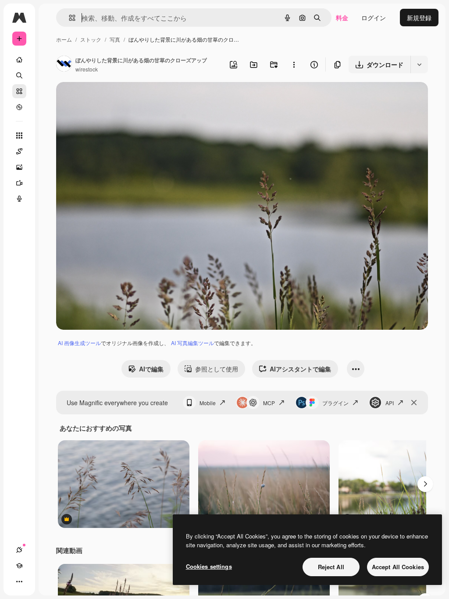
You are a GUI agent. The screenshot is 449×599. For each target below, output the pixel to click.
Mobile (208, 402)
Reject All (331, 567)
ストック (90, 39)
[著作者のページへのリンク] (64, 64)
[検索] (19, 75)
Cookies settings (209, 566)
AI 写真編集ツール (192, 342)
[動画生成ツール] (19, 183)
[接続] (19, 550)
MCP (269, 402)
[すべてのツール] (19, 135)
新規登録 (419, 17)
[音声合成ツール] (19, 199)
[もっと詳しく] (19, 107)
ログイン (373, 17)
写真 (115, 39)
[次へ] (425, 484)
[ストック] (19, 91)
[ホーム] (19, 60)
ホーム (64, 39)
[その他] (19, 581)
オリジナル (116, 98)
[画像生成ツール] (19, 167)
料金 (342, 17)
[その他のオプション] (294, 64)
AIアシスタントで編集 (300, 368)
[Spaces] (19, 151)
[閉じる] (413, 402)
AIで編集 (151, 368)
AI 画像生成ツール (79, 342)
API (389, 402)
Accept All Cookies (398, 567)
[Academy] (19, 566)
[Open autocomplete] (69, 17)
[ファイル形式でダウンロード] (419, 64)
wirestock (86, 69)
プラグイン (335, 402)
